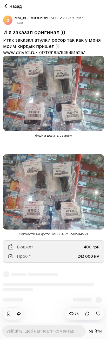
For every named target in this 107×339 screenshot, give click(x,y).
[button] (19, 22)
